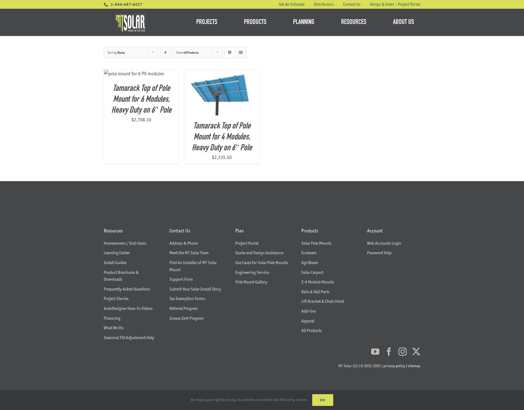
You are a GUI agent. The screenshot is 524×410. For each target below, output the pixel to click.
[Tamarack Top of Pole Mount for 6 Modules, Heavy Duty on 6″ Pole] (134, 74)
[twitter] (416, 352)
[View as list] (240, 52)
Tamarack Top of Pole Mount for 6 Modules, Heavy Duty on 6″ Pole (141, 99)
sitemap (414, 365)
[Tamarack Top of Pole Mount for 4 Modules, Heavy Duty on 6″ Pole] (221, 74)
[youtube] (375, 352)
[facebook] (389, 352)
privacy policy (394, 365)
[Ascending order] (165, 52)
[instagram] (402, 352)
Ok (322, 400)
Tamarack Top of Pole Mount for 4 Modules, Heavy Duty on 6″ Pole (222, 137)
